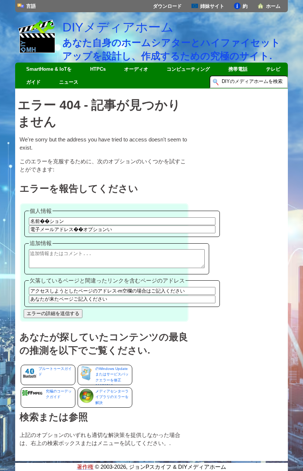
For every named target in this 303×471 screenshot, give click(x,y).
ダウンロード (167, 6)
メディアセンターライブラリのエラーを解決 (112, 397)
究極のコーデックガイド (59, 394)
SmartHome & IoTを (49, 69)
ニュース (68, 82)
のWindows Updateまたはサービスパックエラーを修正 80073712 (112, 376)
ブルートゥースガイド (55, 371)
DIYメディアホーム (118, 27)
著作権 (85, 467)
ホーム (273, 6)
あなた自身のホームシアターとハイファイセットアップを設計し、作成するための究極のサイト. (171, 49)
